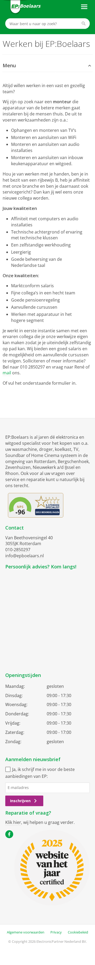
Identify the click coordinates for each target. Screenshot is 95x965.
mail (7, 373)
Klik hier (13, 822)
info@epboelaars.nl (24, 556)
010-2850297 (17, 550)
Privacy (56, 932)
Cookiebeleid (78, 932)
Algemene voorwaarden (25, 932)
